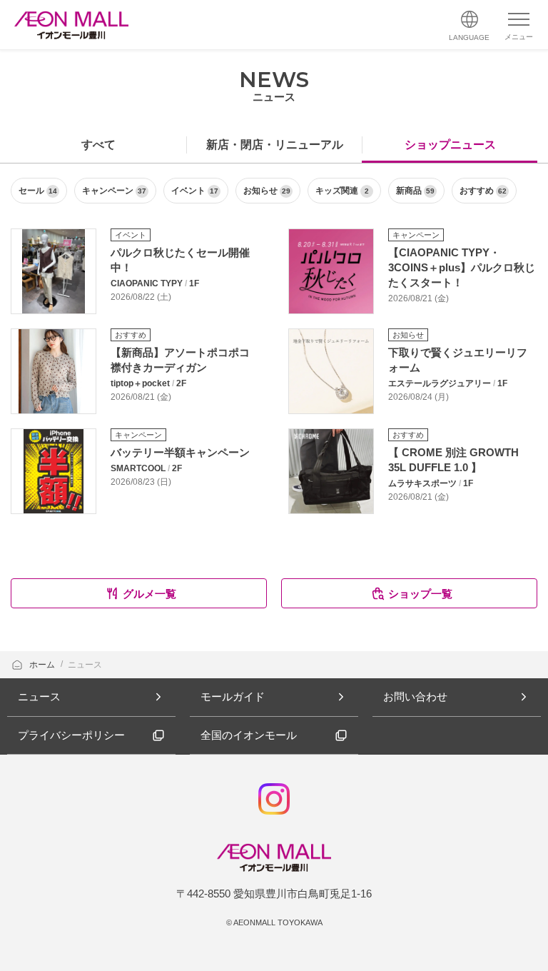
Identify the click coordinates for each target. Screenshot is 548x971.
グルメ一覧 (149, 594)
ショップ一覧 (420, 594)
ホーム (43, 665)
